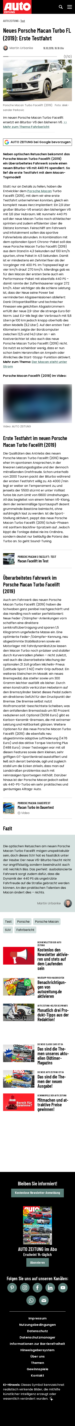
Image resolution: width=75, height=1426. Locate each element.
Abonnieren (37, 1262)
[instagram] (25, 1288)
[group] (37, 94)
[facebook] (37, 1288)
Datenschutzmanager (37, 1337)
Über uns (37, 1356)
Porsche (23, 921)
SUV (8, 930)
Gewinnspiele (37, 1369)
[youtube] (63, 1288)
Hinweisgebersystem (37, 1350)
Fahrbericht (25, 930)
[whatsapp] (31, 1300)
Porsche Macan (39, 191)
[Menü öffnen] (69, 7)
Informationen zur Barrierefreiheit (37, 1344)
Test (22, 21)
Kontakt (37, 1375)
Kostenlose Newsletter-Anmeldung (37, 1192)
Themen (37, 1363)
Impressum (37, 1318)
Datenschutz (37, 1331)
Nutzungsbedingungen (37, 1325)
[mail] (44, 1300)
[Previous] (7, 80)
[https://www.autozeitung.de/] (17, 7)
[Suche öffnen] (61, 7)
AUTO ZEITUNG (10, 21)
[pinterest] (12, 1288)
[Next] (67, 80)
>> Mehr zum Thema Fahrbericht (35, 124)
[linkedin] (50, 1288)
